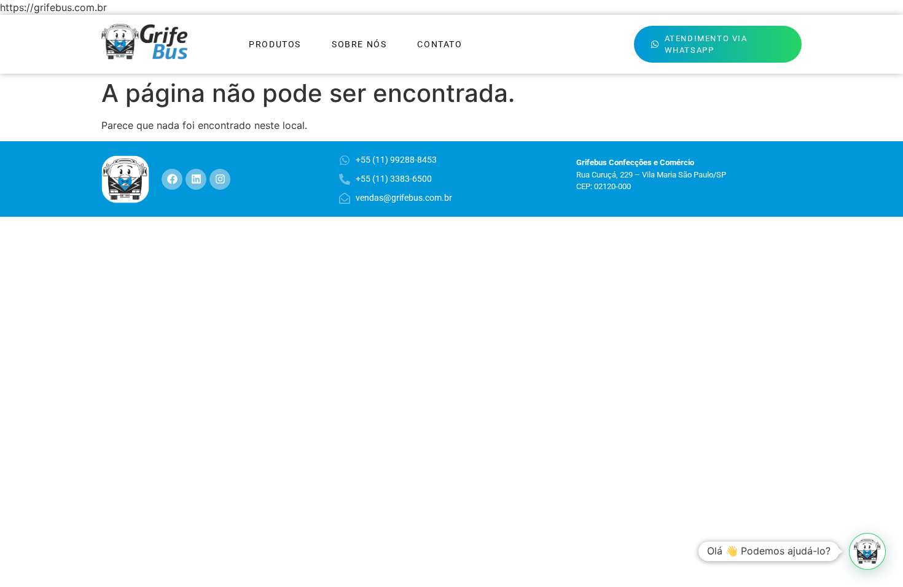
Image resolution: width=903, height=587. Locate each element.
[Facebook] (172, 179)
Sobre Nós (359, 44)
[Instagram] (219, 179)
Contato (439, 44)
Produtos (275, 44)
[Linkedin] (196, 179)
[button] (867, 551)
